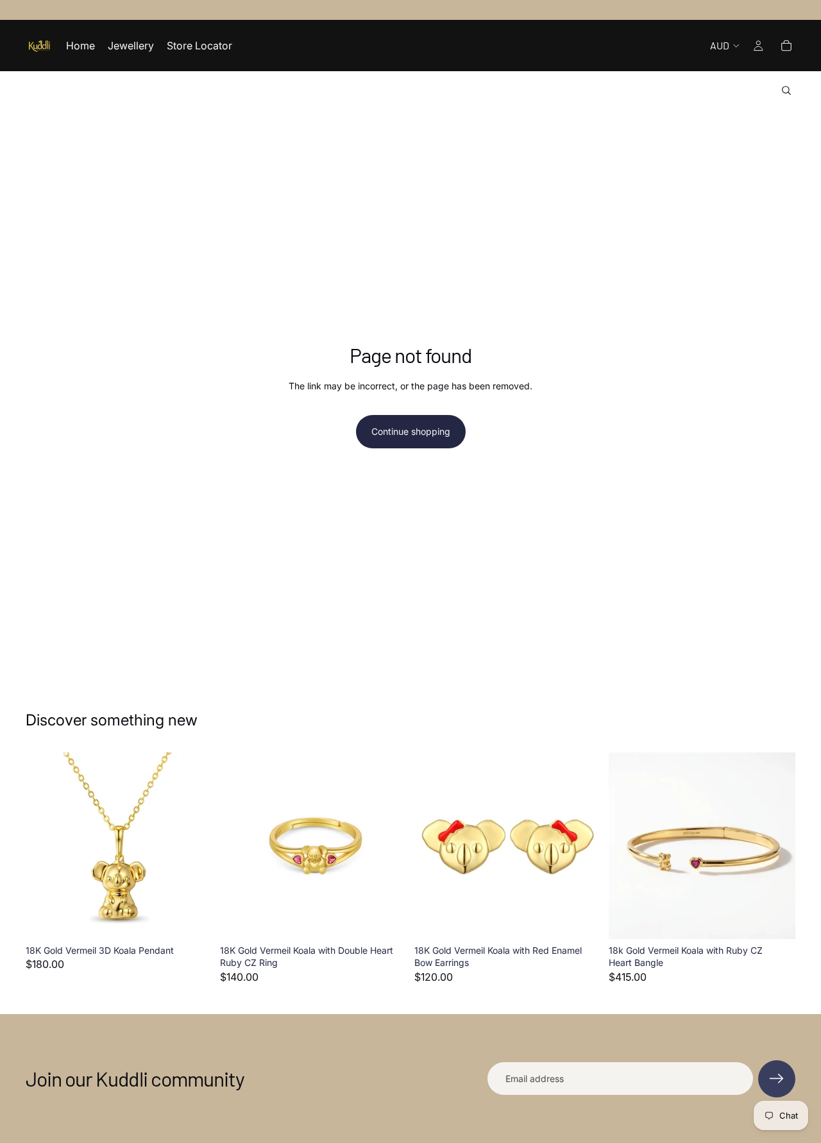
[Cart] (786, 45)
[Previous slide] (45, 845)
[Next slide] (193, 845)
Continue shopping (410, 431)
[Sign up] (776, 1078)
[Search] (786, 90)
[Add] (192, 919)
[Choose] (386, 919)
